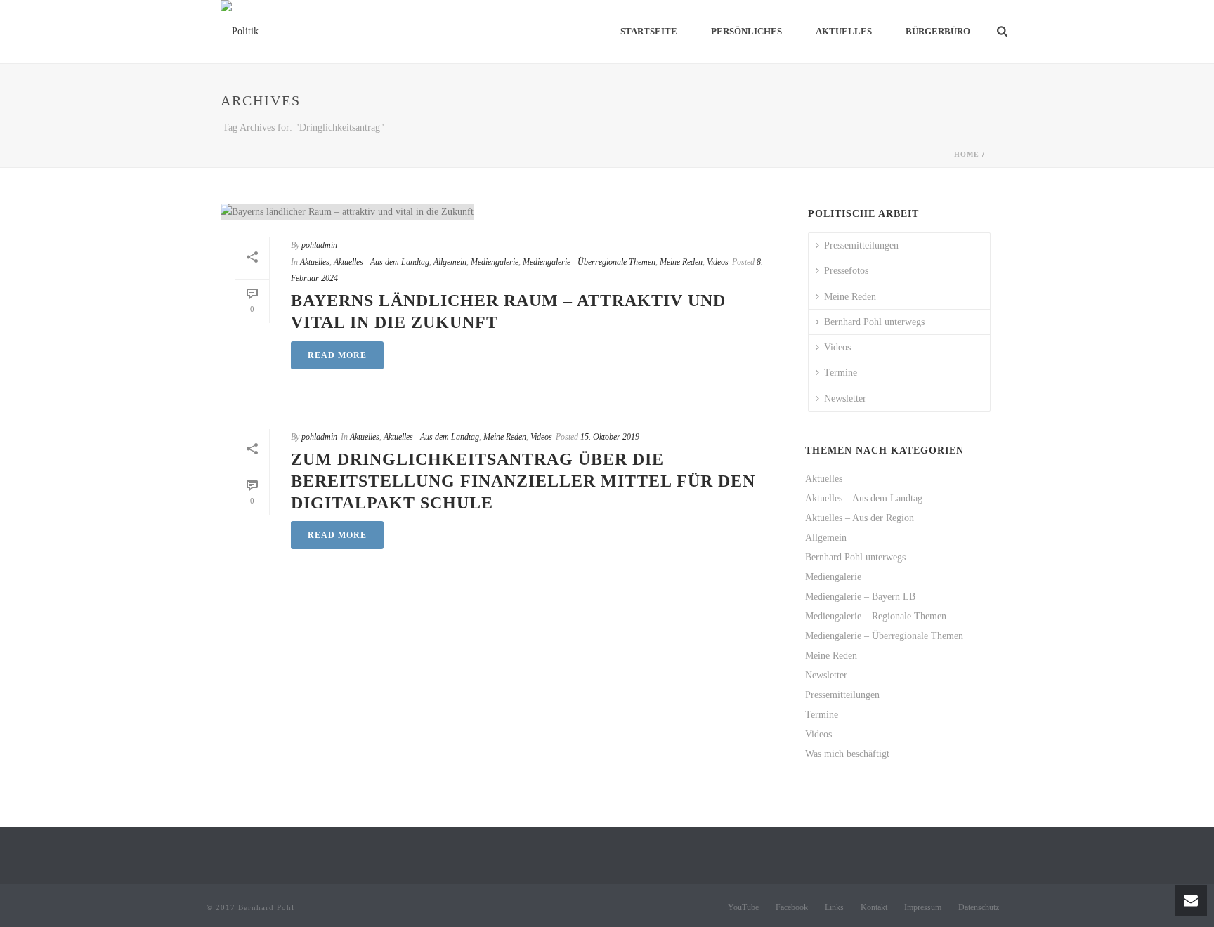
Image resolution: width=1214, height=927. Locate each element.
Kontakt (874, 907)
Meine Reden (681, 262)
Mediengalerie (494, 262)
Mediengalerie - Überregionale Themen (589, 262)
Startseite (648, 31)
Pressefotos (846, 270)
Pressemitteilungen (861, 245)
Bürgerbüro (938, 31)
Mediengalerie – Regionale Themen (875, 616)
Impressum (922, 907)
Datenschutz (978, 907)
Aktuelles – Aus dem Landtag (863, 498)
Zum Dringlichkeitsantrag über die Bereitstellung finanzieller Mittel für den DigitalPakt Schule (523, 481)
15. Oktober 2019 (609, 437)
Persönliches (746, 31)
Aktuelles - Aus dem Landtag (381, 262)
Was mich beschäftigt (847, 754)
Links (834, 907)
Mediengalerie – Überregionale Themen (884, 636)
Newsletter (845, 398)
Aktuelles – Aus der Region (859, 518)
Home (966, 154)
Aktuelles (844, 31)
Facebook (792, 907)
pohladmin (319, 245)
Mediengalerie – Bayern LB (860, 596)
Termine (840, 372)
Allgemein (449, 262)
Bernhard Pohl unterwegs (874, 322)
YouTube (743, 907)
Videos (718, 262)
